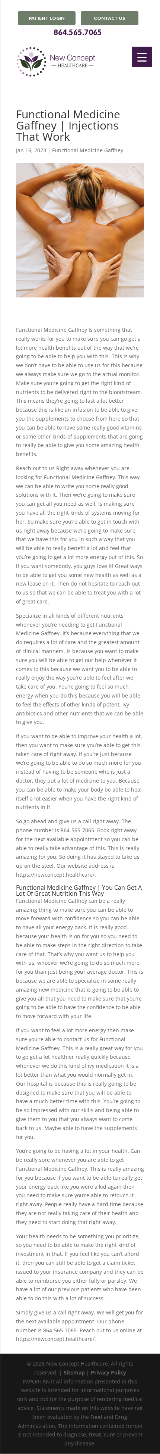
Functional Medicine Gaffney (87, 150)
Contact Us (109, 18)
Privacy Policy (108, 1372)
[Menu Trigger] (142, 57)
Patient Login (47, 18)
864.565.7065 (78, 32)
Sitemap (74, 1372)
